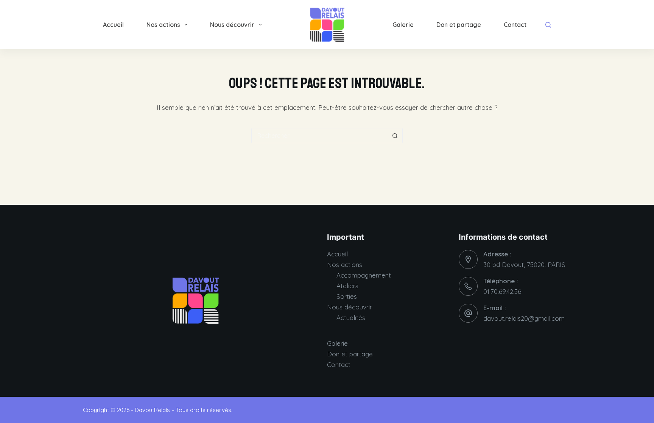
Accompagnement (363, 275)
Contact (515, 24)
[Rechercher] (548, 25)
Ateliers (347, 286)
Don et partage (458, 24)
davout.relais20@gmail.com (524, 318)
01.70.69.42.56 (502, 291)
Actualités (350, 318)
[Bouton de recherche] (395, 135)
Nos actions (163, 24)
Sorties (346, 296)
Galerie (403, 24)
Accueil (113, 24)
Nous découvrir (232, 24)
